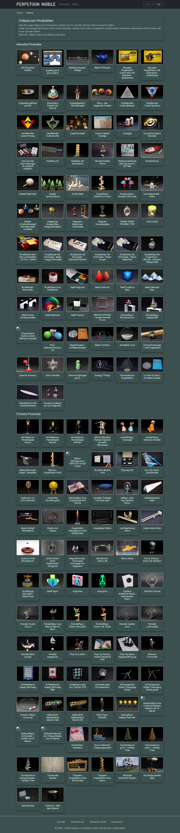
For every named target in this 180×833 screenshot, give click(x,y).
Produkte (64, 4)
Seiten (75, 4)
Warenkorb (153, 4)
